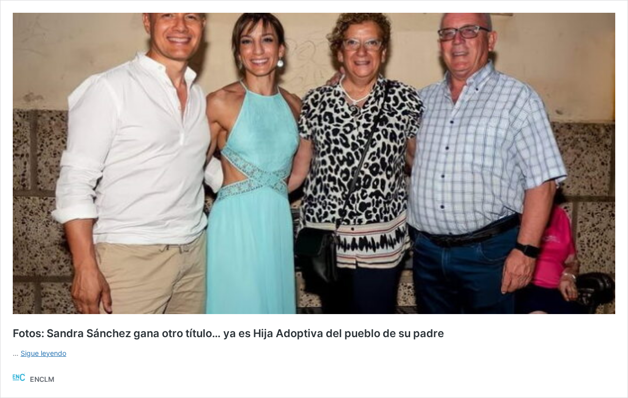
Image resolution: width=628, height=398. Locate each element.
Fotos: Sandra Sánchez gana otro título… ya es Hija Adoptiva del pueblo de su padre (228, 333)
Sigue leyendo (43, 353)
